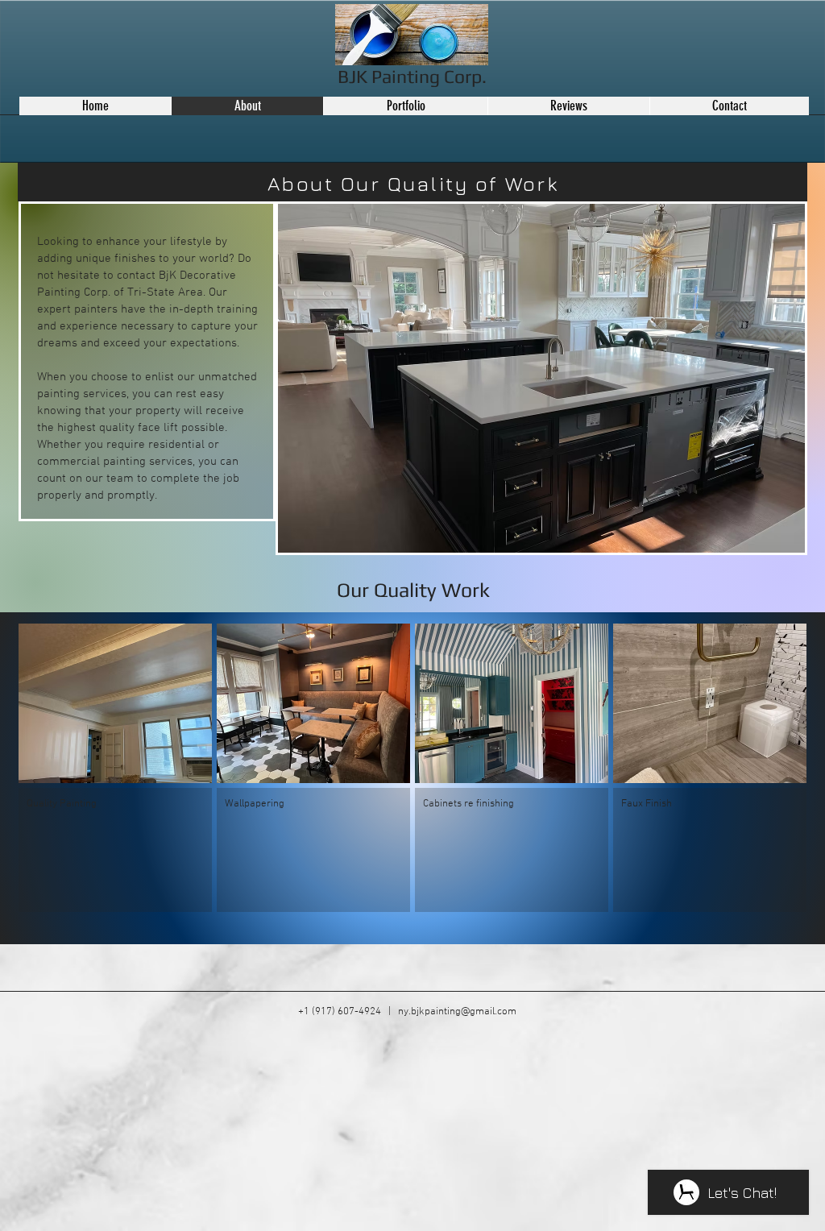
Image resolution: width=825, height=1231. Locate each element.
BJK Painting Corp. (412, 76)
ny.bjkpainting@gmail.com (457, 1011)
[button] (115, 768)
